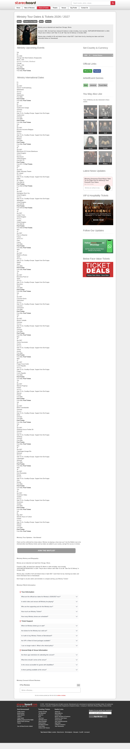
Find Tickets (20, 69)
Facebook (97, 71)
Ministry (48, 21)
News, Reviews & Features (62, 716)
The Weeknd (42, 713)
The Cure (41, 718)
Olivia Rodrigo (42, 721)
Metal (41, 21)
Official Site (87, 71)
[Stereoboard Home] (25, 4)
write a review (61, 695)
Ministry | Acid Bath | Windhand (26, 61)
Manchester (60, 732)
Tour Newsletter (59, 726)
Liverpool (87, 732)
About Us (57, 711)
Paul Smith (41, 726)
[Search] (112, 3)
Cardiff (81, 732)
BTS (39, 716)
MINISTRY (20, 238)
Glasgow (75, 732)
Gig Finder (73, 8)
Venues (64, 8)
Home (18, 8)
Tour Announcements (61, 721)
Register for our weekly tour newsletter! (100, 710)
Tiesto (19, 723)
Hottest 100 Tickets (44, 728)
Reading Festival (43, 724)
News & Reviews (29, 8)
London (54, 732)
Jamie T (19, 716)
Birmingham (68, 732)
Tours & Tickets (44, 8)
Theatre (55, 8)
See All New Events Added (25, 726)
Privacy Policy (98, 706)
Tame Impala (21, 715)
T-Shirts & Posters (60, 724)
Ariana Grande (42, 711)
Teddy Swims (21, 711)
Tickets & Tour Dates (30, 21)
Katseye (40, 715)
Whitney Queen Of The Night (25, 719)
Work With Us (59, 713)
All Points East (42, 719)
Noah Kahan (20, 713)
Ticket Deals (58, 719)
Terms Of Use (107, 706)
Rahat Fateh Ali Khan (23, 721)
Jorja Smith (20, 718)
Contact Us (84, 8)
